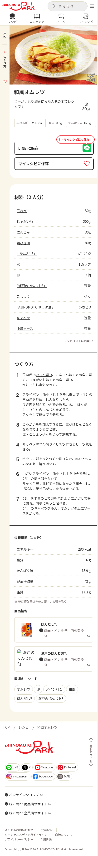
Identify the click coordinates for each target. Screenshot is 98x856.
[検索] (53, 6)
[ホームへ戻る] (18, 6)
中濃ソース (25, 328)
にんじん (23, 232)
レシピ (24, 727)
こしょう (23, 296)
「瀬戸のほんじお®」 (32, 285)
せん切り (45, 444)
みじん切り (44, 374)
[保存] (5, 81)
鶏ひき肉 (23, 242)
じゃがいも (25, 221)
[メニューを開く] (92, 6)
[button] (68, 6)
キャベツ (23, 317)
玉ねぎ (22, 210)
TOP (6, 727)
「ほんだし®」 (27, 253)
